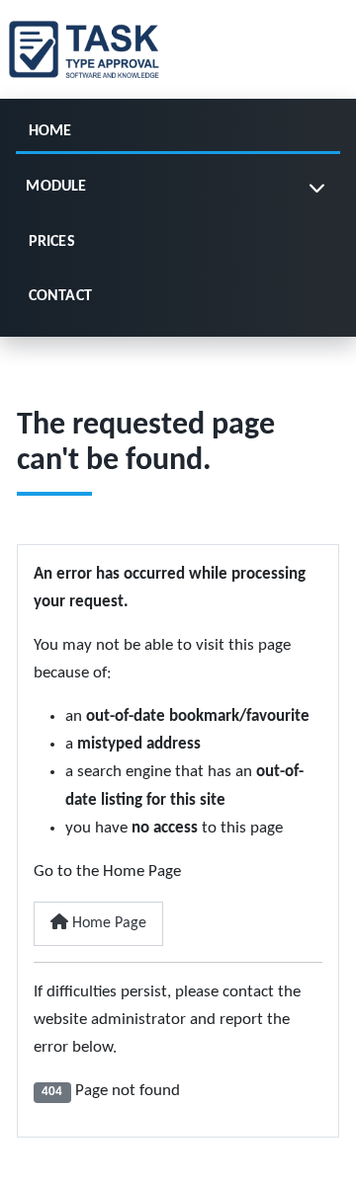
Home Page (107, 923)
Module (56, 187)
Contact (60, 296)
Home (50, 131)
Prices (52, 242)
